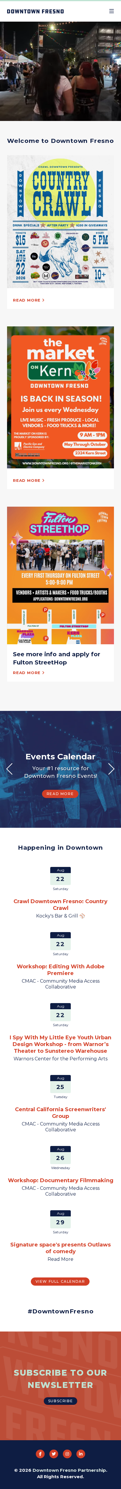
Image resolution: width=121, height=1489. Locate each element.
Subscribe (60, 1401)
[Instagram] (67, 1454)
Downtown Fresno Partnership (69, 1470)
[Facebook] (40, 1454)
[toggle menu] (111, 11)
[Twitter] (53, 1454)
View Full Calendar (60, 1281)
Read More (60, 821)
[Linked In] (80, 1454)
